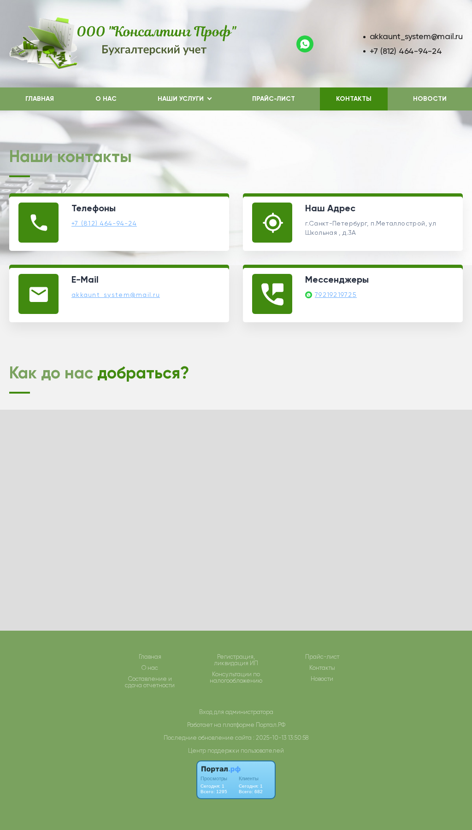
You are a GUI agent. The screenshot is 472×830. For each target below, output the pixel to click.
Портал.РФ (270, 724)
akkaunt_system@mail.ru (416, 36)
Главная (39, 99)
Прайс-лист (273, 99)
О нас (106, 99)
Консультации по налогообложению (236, 677)
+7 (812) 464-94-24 (406, 51)
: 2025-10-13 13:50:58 (280, 737)
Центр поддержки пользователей (236, 750)
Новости (430, 99)
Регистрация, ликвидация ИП (236, 660)
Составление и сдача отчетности (150, 682)
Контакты (354, 99)
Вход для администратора (236, 711)
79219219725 (336, 294)
